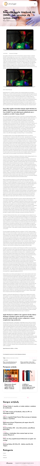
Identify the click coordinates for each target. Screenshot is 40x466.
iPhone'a (8, 20)
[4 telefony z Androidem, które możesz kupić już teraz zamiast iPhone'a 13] (29, 375)
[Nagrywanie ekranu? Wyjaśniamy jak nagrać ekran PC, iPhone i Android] (11, 375)
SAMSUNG (5, 457)
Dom (4, 20)
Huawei (4, 453)
